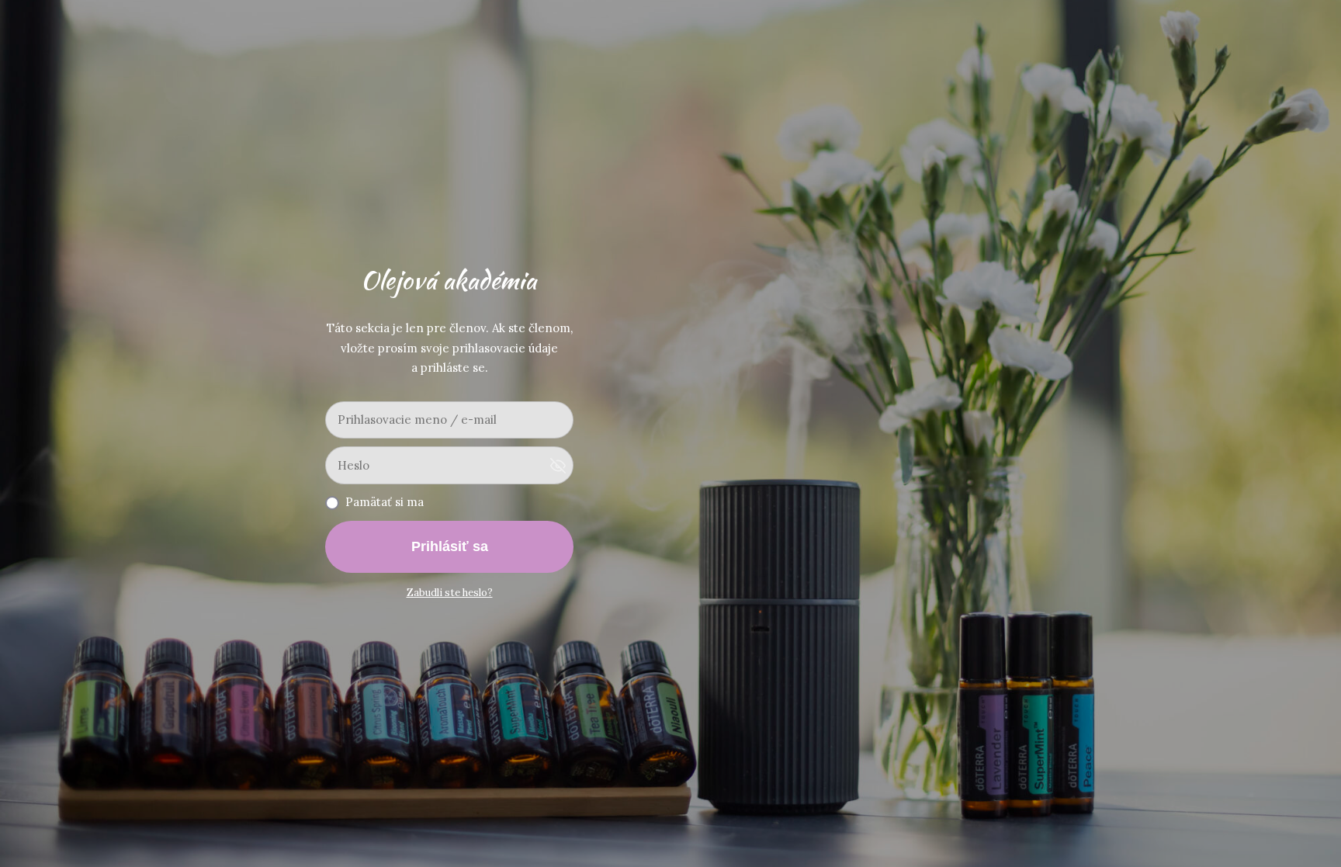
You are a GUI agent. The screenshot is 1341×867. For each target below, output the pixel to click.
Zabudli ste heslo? (450, 592)
